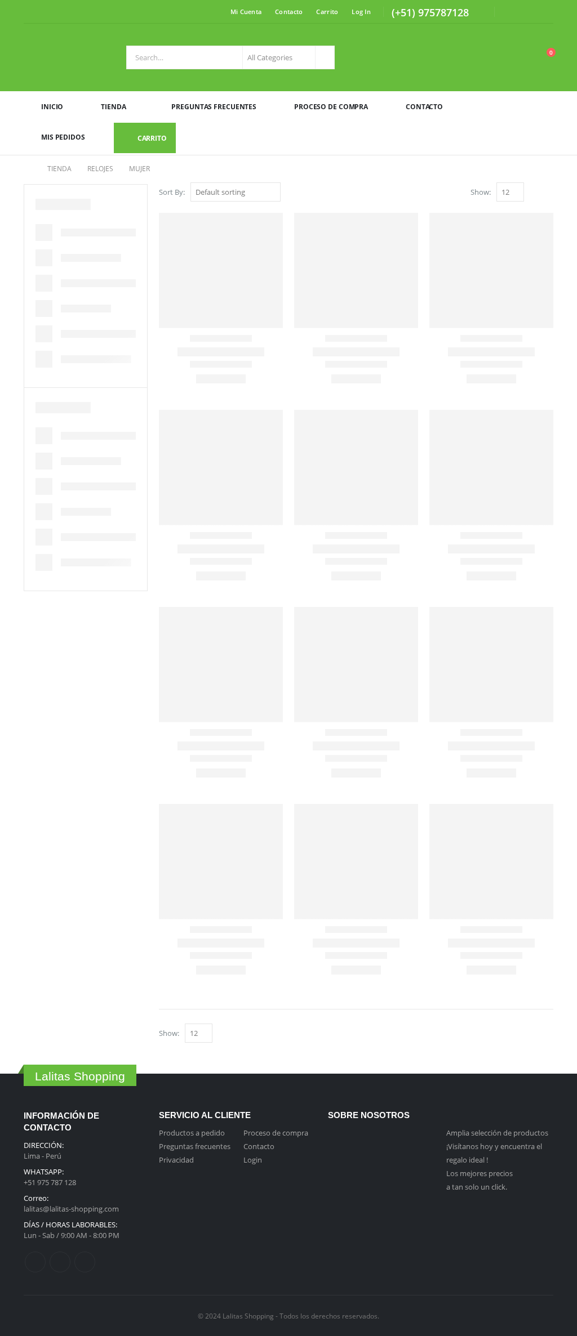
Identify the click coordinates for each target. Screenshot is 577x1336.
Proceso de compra (275, 1133)
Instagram (60, 1262)
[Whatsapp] (475, 14)
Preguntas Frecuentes (213, 106)
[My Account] (517, 57)
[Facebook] (510, 12)
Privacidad (176, 1160)
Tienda (113, 106)
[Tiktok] (545, 12)
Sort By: (172, 192)
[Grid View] (535, 192)
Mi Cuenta (245, 11)
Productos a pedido (192, 1133)
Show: (481, 192)
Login (252, 1160)
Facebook (35, 1262)
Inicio (52, 106)
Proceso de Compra (331, 106)
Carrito (327, 11)
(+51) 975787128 (430, 12)
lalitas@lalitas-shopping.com (71, 1209)
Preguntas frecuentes (194, 1146)
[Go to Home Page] (28, 169)
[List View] (548, 192)
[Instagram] (528, 12)
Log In (361, 11)
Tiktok (84, 1262)
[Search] (324, 57)
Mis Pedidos (63, 137)
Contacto (289, 11)
